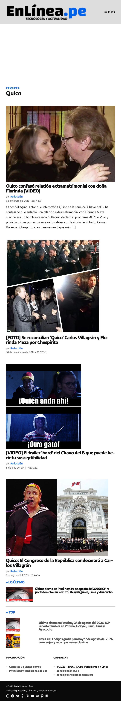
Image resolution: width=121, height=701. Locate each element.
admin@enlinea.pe (68, 670)
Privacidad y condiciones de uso (28, 670)
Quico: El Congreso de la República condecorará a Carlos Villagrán (59, 562)
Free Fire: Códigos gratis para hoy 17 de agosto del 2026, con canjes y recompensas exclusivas (76, 640)
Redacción (16, 196)
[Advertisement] (60, 59)
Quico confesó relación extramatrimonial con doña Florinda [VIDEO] (56, 188)
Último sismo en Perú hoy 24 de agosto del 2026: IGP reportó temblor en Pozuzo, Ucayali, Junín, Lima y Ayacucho (73, 590)
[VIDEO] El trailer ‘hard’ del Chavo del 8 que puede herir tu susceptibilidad (60, 455)
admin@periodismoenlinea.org (75, 674)
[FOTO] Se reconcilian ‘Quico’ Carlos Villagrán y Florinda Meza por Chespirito (57, 340)
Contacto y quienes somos (25, 666)
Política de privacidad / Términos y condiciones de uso (31, 690)
